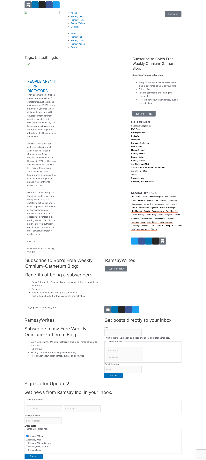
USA (174, 226)
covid (167, 204)
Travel (134, 174)
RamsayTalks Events (38, 446)
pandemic (135, 222)
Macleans (135, 140)
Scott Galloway (152, 222)
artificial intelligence (156, 197)
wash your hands (143, 229)
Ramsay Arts (34, 439)
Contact (74, 26)
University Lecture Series (142, 181)
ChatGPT (163, 200)
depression (154, 208)
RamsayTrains (78, 20)
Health (160, 215)
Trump (167, 226)
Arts (166, 197)
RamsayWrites (78, 23)
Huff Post (135, 129)
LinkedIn (135, 136)
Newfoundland (159, 218)
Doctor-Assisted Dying (168, 208)
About (74, 13)
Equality (147, 211)
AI (133, 197)
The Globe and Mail (140, 164)
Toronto (145, 226)
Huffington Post (138, 133)
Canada (150, 200)
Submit (113, 375)
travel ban (159, 226)
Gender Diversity (138, 215)
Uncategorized (137, 178)
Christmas (173, 200)
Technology (136, 226)
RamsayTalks (77, 16)
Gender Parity (151, 215)
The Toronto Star (139, 171)
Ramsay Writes (138, 153)
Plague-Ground (138, 150)
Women (154, 229)
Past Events (136, 146)
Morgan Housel (146, 218)
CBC (156, 200)
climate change (137, 204)
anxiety (138, 197)
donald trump (137, 211)
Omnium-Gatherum (140, 143)
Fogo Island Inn (172, 211)
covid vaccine (144, 208)
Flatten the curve (158, 211)
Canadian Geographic (141, 126)
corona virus (148, 204)
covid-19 (174, 204)
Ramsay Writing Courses (40, 443)
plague (143, 222)
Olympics (170, 218)
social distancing (166, 222)
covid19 (134, 208)
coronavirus (159, 204)
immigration (169, 215)
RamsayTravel (138, 160)
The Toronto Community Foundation (148, 167)
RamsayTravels (35, 450)
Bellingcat (141, 200)
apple (145, 197)
